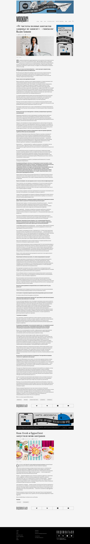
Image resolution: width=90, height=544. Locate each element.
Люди (17, 34)
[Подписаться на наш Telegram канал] (36, 405)
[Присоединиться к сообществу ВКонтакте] (47, 405)
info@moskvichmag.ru (62, 539)
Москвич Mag (62, 538)
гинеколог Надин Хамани (34, 399)
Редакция (36, 530)
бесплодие (25, 399)
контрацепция (42, 399)
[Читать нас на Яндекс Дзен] (57, 405)
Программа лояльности (39, 537)
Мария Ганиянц (22, 34)
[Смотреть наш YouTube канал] (68, 405)
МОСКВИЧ (22, 19)
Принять (64, 427)
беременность (19, 399)
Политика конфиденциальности (41, 533)
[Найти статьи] (73, 21)
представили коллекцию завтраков (37, 464)
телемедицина (49, 399)
